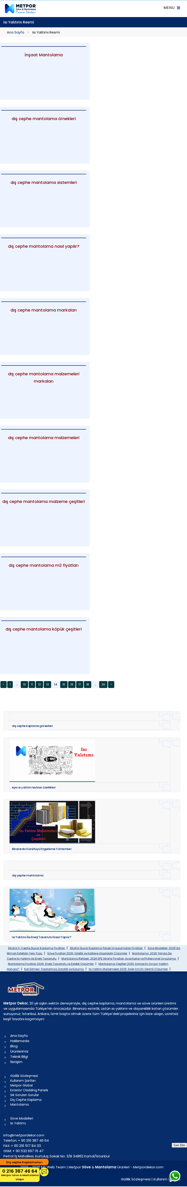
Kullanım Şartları (23, 1080)
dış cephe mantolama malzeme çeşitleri (43, 501)
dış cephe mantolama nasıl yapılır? (43, 246)
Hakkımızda (19, 1040)
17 (79, 684)
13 (47, 684)
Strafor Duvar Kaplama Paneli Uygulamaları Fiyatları (106, 948)
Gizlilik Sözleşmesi (24, 1076)
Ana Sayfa (15, 32)
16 (71, 684)
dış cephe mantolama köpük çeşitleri (43, 629)
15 (63, 684)
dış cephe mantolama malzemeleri (43, 437)
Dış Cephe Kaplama (26, 1099)
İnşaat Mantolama (44, 55)
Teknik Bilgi (19, 1056)
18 (87, 684)
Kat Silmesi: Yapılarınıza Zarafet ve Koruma (54, 969)
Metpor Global (21, 1085)
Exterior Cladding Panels (29, 1090)
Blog (14, 1046)
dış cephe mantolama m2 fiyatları (43, 565)
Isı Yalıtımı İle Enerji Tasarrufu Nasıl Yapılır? (41, 937)
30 (103, 684)
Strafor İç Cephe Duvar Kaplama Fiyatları (36, 948)
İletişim (16, 1061)
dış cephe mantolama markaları (43, 310)
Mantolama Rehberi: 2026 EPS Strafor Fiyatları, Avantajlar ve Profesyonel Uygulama (119, 958)
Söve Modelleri (21, 1118)
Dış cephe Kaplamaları (24, 1162)
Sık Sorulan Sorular (24, 1095)
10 (24, 684)
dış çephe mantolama (27, 875)
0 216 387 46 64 (20, 1174)
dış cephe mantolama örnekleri (44, 118)
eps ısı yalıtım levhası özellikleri (33, 787)
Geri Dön (179, 1145)
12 (39, 684)
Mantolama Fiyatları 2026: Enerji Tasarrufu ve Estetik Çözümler (51, 964)
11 (32, 684)
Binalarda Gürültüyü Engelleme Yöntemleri (41, 849)
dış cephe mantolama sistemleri (43, 182)
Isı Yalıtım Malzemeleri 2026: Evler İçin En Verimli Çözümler (128, 969)
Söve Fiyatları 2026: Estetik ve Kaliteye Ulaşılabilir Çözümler (87, 953)
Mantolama (19, 1104)
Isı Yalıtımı (18, 1123)
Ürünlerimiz (19, 1051)
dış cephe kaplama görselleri (32, 726)
